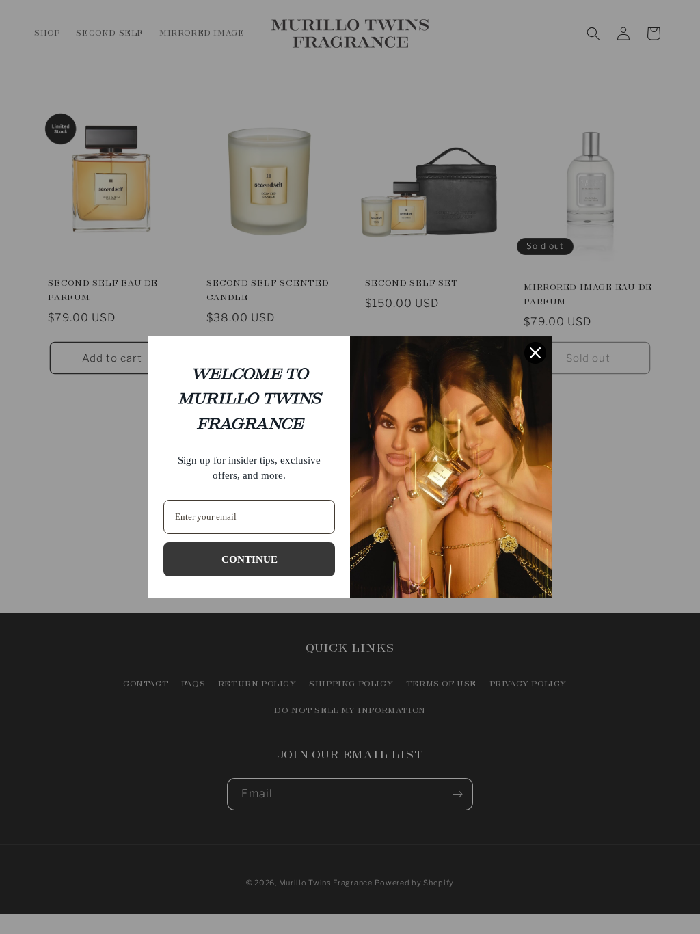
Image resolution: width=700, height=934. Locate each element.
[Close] (535, 352)
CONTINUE (249, 559)
